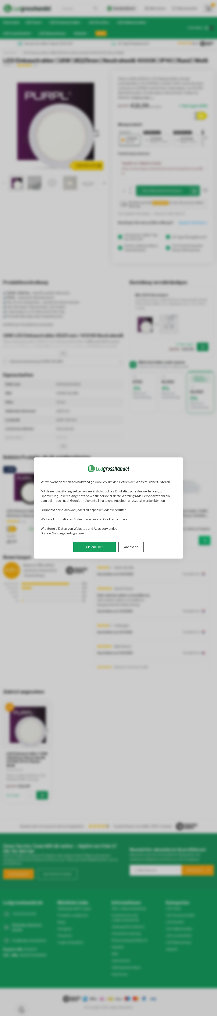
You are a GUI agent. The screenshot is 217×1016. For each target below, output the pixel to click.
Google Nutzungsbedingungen (62, 533)
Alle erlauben (94, 547)
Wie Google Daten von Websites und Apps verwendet (79, 528)
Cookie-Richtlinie (115, 519)
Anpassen (131, 547)
